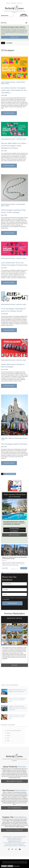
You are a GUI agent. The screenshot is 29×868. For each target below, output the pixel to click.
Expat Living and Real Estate (14, 730)
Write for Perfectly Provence (14, 838)
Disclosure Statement (18, 844)
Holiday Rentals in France (14, 841)
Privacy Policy (6, 599)
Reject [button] (10, 866)
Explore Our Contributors (14, 830)
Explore (8, 733)
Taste (3, 439)
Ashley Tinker (4, 438)
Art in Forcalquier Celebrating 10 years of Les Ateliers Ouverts (13, 309)
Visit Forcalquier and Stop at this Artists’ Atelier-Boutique (13, 211)
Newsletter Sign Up (7, 837)
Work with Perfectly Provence (14, 840)
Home (3, 43)
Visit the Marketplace (14, 808)
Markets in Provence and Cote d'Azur (18, 438)
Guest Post (19, 139)
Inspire (7, 83)
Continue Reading (9, 113)
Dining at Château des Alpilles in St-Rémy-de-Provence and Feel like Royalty (17, 699)
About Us (8, 3)
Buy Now (14, 665)
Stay (8, 738)
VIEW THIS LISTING (14, 537)
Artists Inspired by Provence (8, 82)
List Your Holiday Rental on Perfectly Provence (14, 842)
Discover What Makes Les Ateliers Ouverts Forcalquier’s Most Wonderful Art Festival (13, 145)
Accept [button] (4, 866)
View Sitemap (22, 845)
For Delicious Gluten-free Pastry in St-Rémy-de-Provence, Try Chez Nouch (16, 716)
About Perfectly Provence (14, 781)
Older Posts (11, 474)
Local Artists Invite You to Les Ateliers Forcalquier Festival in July (14, 263)
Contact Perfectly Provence (11, 845)
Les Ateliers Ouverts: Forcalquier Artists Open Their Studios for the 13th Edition (13, 90)
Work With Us (13, 3)
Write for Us (19, 3)
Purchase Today (14, 37)
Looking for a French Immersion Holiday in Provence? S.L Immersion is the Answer (17, 708)
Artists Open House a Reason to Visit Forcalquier (13, 365)
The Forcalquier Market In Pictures (14, 444)
